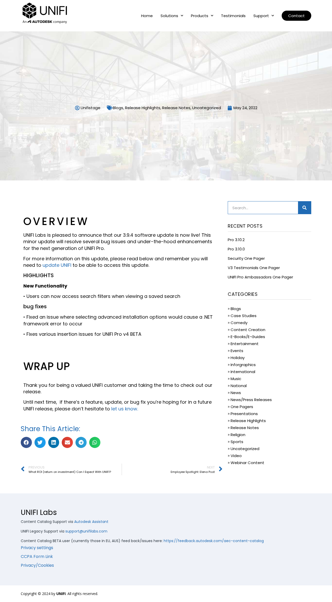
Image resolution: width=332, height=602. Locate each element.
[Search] (304, 207)
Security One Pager (246, 258)
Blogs (118, 107)
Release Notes (176, 107)
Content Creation (248, 329)
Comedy (239, 322)
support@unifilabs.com (86, 531)
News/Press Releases (251, 399)
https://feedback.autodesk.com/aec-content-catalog (214, 540)
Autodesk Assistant (91, 521)
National (239, 385)
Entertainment (245, 343)
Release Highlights (142, 107)
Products (199, 15)
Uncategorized (206, 107)
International (243, 371)
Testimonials (233, 15)
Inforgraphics (243, 364)
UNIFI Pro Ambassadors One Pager (260, 277)
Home (147, 15)
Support (261, 15)
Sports (237, 441)
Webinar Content (247, 462)
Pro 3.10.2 (236, 239)
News (236, 392)
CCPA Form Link (37, 556)
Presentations (244, 413)
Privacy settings (37, 548)
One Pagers (242, 406)
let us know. (125, 408)
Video (236, 455)
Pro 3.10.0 (236, 249)
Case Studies (244, 315)
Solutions (169, 15)
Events (237, 350)
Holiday (238, 357)
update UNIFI (57, 265)
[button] (296, 16)
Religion (238, 434)
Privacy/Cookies (37, 565)
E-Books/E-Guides (248, 336)
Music (236, 378)
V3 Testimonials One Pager (254, 267)
